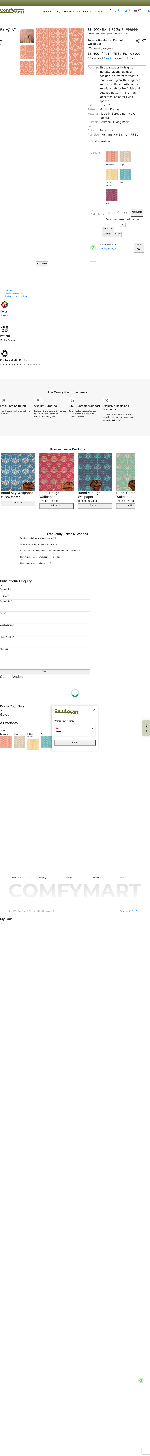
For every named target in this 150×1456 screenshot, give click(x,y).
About (82, 11)
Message (4, 649)
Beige (122, 165)
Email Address (7, 625)
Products (48, 11)
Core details (10, 290)
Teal (107, 203)
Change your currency (64, 721)
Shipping (104, 33)
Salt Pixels (136, 911)
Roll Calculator (97, 212)
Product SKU (5, 589)
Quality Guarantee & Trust (16, 296)
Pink (121, 183)
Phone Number (7, 637)
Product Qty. (6, 601)
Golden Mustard (109, 184)
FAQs (100, 11)
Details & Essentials (13, 293)
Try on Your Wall (67, 11)
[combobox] (75, 728)
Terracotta (110, 165)
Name (3, 613)
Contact (91, 11)
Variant (95, 152)
